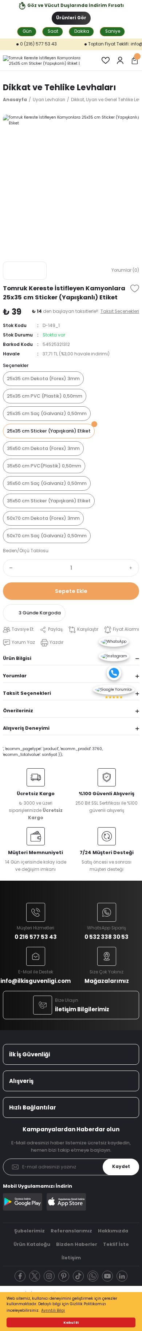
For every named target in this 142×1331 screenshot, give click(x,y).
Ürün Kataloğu (31, 1244)
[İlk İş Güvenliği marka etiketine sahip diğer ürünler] (25, 271)
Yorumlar (15, 676)
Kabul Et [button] (71, 1322)
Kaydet (121, 1166)
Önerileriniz (18, 711)
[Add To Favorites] (134, 288)
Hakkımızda (113, 1231)
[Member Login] (120, 60)
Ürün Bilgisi (17, 658)
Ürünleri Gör (71, 18)
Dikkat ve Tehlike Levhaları (59, 87)
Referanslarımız (71, 1231)
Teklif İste (116, 1244)
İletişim (71, 1258)
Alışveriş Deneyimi (26, 728)
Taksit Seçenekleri (27, 693)
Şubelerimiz (29, 1231)
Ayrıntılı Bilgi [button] (53, 1310)
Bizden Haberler (76, 1244)
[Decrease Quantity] (9, 568)
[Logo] (46, 60)
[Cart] (134, 60)
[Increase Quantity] (132, 568)
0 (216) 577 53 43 (29, 44)
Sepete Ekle (71, 591)
